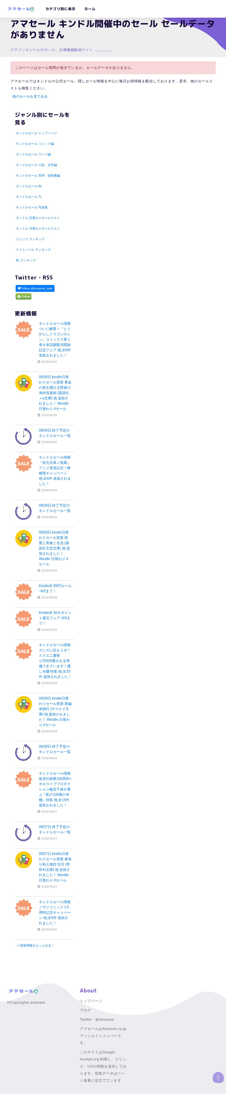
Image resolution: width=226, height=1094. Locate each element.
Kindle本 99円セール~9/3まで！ (55, 588)
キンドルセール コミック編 (35, 143)
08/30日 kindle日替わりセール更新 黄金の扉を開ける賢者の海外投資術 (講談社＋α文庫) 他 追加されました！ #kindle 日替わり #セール (55, 393)
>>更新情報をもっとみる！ (35, 945)
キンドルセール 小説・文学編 (36, 165)
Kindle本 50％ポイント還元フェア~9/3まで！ (55, 618)
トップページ (91, 1001)
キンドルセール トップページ (36, 133)
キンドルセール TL (29, 196)
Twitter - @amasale (97, 1019)
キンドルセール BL (29, 186)
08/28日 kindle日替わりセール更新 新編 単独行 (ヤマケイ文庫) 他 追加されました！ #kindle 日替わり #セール (56, 711)
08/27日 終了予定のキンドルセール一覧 (55, 829)
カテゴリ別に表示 (60, 8)
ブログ (85, 1010)
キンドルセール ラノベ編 (33, 154)
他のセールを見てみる (30, 96)
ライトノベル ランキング (33, 249)
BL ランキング (26, 260)
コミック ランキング (30, 239)
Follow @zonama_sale (37, 288)
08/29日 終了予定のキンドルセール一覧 (55, 508)
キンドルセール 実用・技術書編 (38, 175)
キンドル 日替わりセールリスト (38, 218)
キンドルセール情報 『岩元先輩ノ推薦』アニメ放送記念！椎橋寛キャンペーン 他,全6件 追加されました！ (55, 470)
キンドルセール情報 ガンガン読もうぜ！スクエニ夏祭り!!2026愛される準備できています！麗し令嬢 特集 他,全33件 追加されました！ (55, 661)
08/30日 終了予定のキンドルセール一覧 (55, 433)
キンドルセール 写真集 (32, 207)
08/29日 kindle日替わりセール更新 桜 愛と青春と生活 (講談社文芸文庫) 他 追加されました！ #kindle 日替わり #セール (55, 548)
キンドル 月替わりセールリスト (38, 228)
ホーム (90, 8)
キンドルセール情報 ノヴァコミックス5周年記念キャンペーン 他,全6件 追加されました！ (55, 912)
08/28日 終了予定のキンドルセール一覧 (55, 749)
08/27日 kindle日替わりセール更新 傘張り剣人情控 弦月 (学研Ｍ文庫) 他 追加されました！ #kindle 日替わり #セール (55, 867)
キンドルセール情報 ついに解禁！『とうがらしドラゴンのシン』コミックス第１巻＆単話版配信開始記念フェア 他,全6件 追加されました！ (55, 339)
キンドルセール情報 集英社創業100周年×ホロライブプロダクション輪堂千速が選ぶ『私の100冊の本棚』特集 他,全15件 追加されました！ (55, 789)
